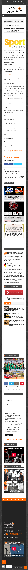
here (7, 98)
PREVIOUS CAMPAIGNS (9, 439)
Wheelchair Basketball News (12, 429)
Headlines (10, 20)
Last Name (7, 409)
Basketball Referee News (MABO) (14, 423)
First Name (7, 404)
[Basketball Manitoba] (14, 9)
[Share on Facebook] (8, 164)
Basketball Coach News (11, 421)
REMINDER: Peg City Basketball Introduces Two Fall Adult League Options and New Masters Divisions (13, 197)
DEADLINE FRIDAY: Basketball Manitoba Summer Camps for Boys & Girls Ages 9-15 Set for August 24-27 (16, 308)
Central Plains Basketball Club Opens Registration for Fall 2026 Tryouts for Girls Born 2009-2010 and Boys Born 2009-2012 (14, 235)
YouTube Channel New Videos (13, 427)
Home (5, 20)
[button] (3, 368)
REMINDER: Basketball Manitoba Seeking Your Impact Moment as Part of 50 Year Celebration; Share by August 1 (16, 315)
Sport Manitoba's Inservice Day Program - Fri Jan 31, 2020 (14, 28)
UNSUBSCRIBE (19, 439)
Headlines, (21, 34)
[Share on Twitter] (17, 164)
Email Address (8, 400)
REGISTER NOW (7, 74)
